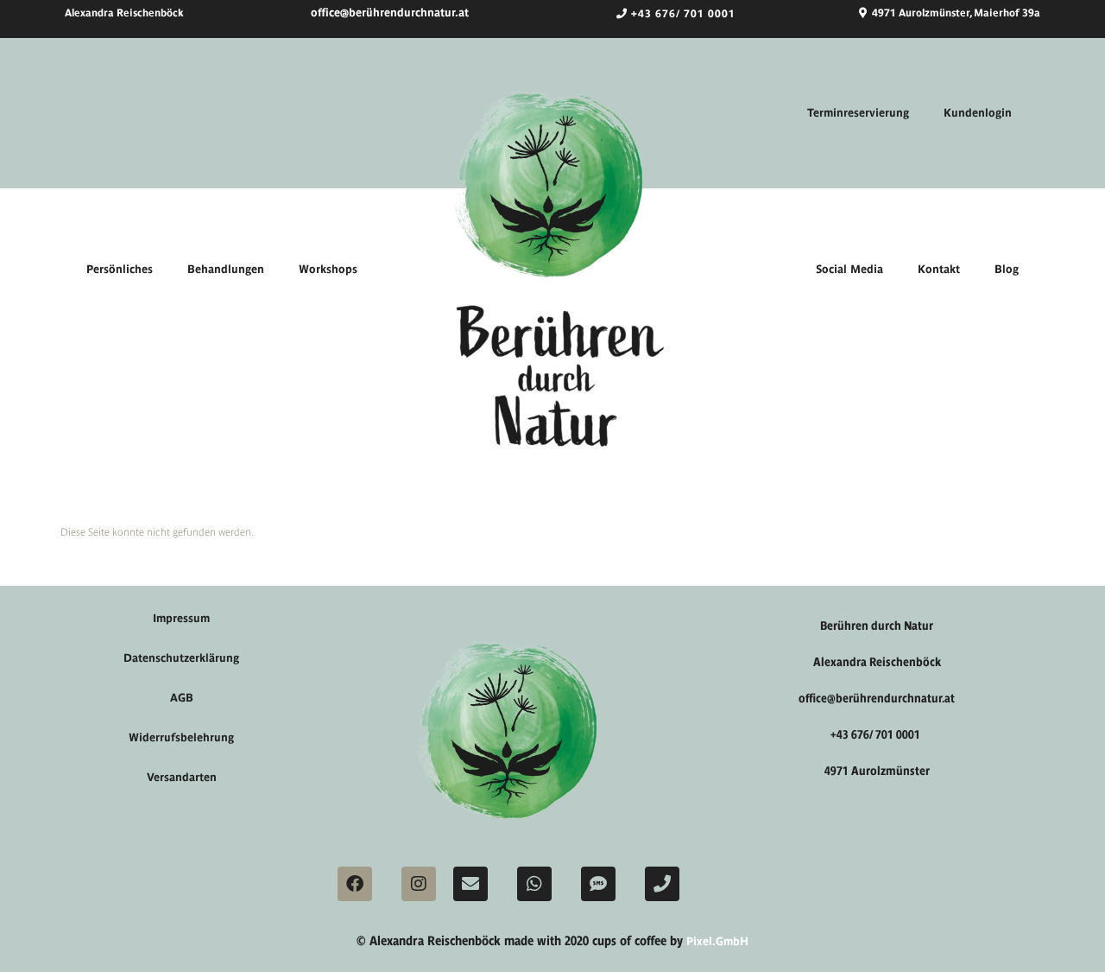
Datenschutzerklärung (181, 657)
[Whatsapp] (534, 884)
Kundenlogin (978, 112)
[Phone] (662, 884)
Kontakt (939, 269)
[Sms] (598, 884)
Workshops (328, 269)
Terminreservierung (858, 112)
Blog (1006, 269)
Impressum (181, 618)
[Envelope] (470, 884)
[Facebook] (355, 884)
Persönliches (119, 269)
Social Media (849, 269)
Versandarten (182, 777)
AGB (181, 697)
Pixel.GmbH (717, 941)
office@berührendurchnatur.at (390, 12)
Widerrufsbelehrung (181, 737)
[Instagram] (418, 884)
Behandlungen (225, 269)
